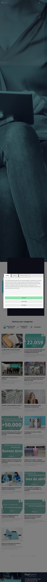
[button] (27, 578)
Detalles (15, 275)
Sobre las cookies (24, 275)
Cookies (7, 275)
